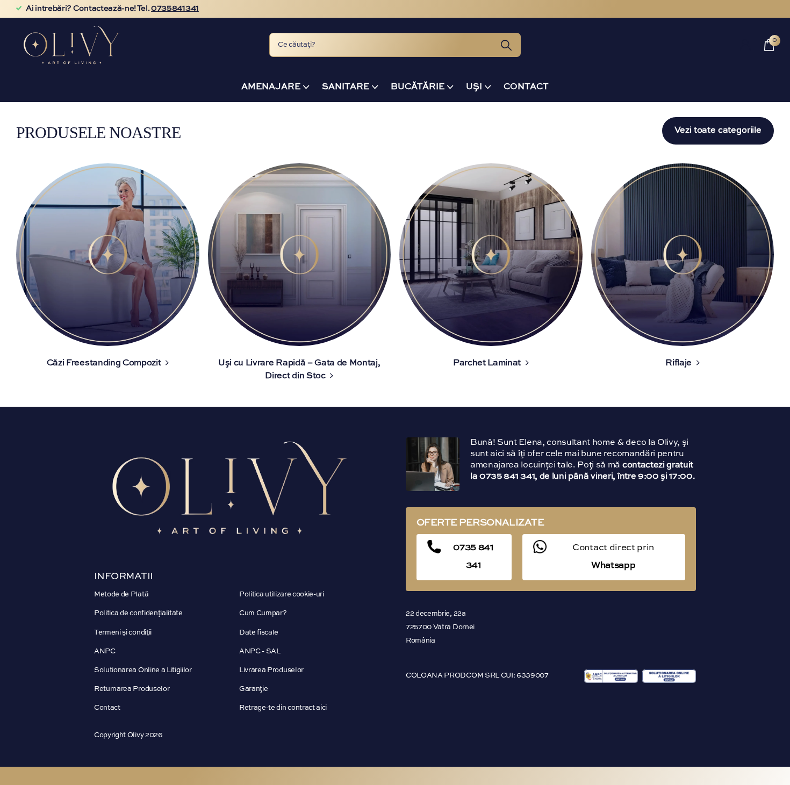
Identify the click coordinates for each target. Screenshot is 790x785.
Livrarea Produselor (271, 670)
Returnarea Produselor (131, 689)
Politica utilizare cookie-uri (281, 594)
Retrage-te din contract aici (283, 707)
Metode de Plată (121, 594)
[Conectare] (745, 45)
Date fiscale (258, 632)
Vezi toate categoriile (718, 130)
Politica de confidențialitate (138, 613)
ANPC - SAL (260, 651)
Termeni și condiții (123, 632)
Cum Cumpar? (262, 613)
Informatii (123, 576)
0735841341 (175, 8)
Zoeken (506, 45)
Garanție (253, 689)
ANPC (105, 651)
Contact (526, 87)
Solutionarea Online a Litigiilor (143, 670)
